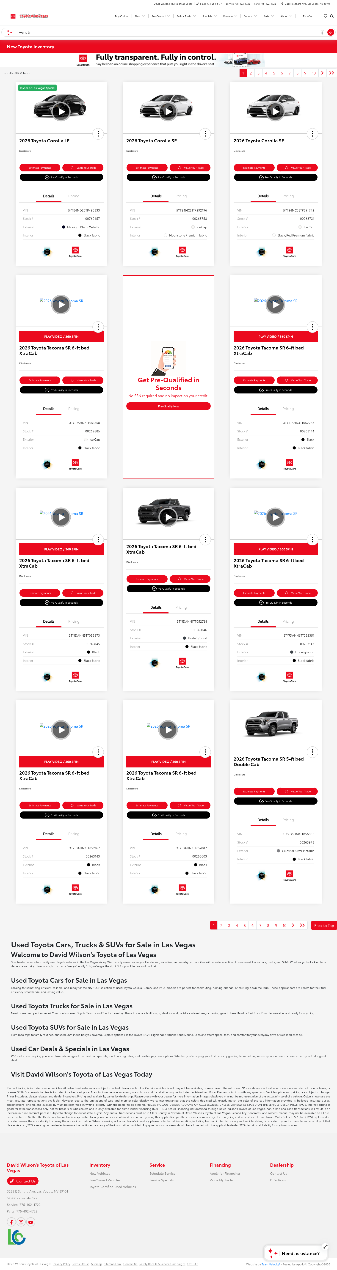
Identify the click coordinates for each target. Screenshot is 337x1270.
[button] (98, 134)
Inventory (99, 1164)
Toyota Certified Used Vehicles (112, 1186)
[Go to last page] (331, 73)
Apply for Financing (225, 1173)
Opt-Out (192, 1264)
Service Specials (161, 1180)
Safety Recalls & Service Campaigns (162, 1264)
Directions (278, 1180)
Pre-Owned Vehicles (105, 1180)
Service (157, 1164)
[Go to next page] (322, 73)
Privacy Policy (61, 1264)
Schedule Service (162, 1173)
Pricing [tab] (74, 195)
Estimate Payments (40, 167)
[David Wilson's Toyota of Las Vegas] (27, 15)
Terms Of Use (80, 1264)
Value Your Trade (86, 167)
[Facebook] (11, 1221)
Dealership (282, 1164)
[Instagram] (21, 1221)
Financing (220, 1164)
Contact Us (25, 1180)
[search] (332, 16)
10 (314, 72)
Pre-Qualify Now (168, 406)
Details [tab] (48, 195)
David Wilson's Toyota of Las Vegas (29, 1264)
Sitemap (96, 1264)
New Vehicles (99, 1173)
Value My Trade (221, 1180)
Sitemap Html (113, 1264)
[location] (282, 3)
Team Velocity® (271, 1264)
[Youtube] (30, 1221)
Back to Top (324, 925)
